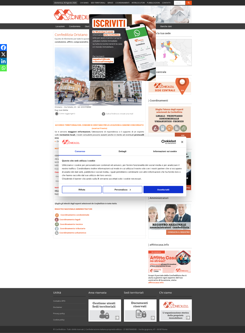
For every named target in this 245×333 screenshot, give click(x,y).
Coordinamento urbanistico (72, 232)
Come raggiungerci (67, 113)
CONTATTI (166, 3)
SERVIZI (110, 3)
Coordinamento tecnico (71, 224)
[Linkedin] (3, 61)
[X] (3, 54)
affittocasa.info (156, 282)
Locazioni (60, 26)
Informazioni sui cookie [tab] (165, 151)
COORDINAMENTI (122, 3)
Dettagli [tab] (122, 151)
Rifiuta (82, 189)
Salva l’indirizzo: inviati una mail (119, 113)
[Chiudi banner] (182, 142)
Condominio (74, 26)
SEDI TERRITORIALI (98, 3)
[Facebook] (3, 47)
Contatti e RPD (59, 301)
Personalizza (121, 189)
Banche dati (166, 26)
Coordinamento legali (70, 219)
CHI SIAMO (84, 3)
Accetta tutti (163, 189)
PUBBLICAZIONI (153, 3)
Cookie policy (59, 319)
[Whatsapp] (3, 68)
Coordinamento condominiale (75, 215)
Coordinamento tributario (72, 228)
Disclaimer (57, 307)
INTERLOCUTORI (138, 3)
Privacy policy (59, 313)
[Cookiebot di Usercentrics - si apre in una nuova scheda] (163, 142)
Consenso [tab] (80, 151)
